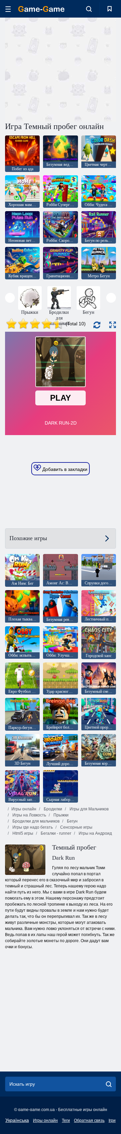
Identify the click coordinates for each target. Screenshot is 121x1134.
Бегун (72, 821)
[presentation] (10, 298)
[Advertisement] (91, 69)
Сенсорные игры (75, 827)
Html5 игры (22, 833)
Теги (66, 1120)
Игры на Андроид (95, 833)
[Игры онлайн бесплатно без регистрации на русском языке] (41, 9)
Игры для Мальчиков (89, 809)
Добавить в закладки (64, 469)
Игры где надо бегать (32, 827)
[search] (109, 1084)
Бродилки (52, 809)
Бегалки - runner (55, 833)
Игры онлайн (23, 809)
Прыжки (60, 815)
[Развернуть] (112, 325)
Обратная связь (89, 1120)
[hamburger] (8, 9)
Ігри (112, 1120)
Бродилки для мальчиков (35, 821)
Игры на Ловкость (28, 815)
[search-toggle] (89, 8)
